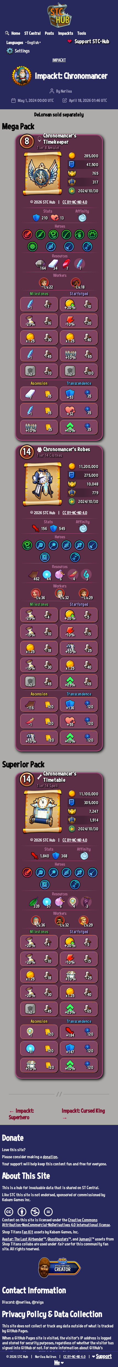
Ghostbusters (57, 1238)
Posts (49, 33)
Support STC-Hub (92, 41)
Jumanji (85, 1238)
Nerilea (66, 91)
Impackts (65, 33)
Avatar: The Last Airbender (22, 1238)
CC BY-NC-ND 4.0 (75, 201)
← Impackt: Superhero (21, 1113)
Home (16, 33)
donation (50, 1156)
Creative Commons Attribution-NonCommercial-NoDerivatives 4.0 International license (56, 1222)
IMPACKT (59, 59)
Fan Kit (27, 1231)
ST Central (32, 33)
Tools (81, 33)
